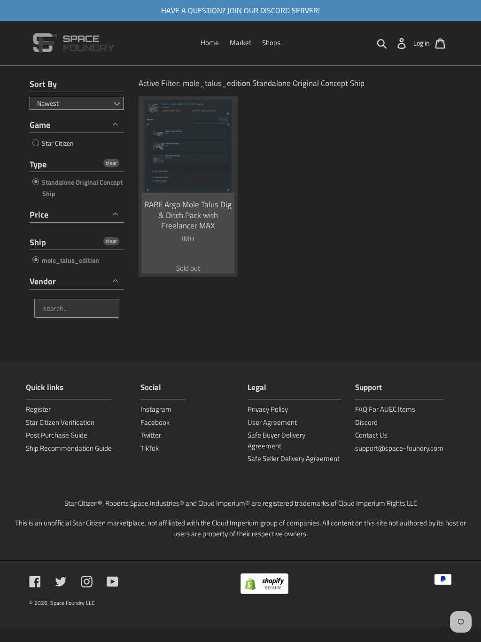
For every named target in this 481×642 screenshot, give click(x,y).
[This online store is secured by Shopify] (264, 585)
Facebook (155, 422)
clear (111, 163)
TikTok (149, 448)
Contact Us (371, 435)
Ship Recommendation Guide (69, 448)
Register (38, 409)
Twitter (150, 435)
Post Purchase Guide (56, 435)
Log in (421, 43)
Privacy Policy (268, 409)
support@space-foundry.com (399, 448)
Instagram (155, 409)
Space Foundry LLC (72, 602)
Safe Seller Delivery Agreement (294, 458)
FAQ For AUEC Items (385, 409)
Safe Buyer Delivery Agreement (276, 440)
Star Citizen (57, 143)
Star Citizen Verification (60, 422)
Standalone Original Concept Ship (81, 187)
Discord (366, 422)
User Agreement (272, 422)
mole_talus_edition (69, 260)
